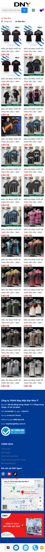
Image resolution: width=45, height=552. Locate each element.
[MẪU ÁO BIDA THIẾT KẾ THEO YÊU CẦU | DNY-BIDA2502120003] (34, 36)
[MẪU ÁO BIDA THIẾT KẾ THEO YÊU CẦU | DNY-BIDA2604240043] (34, 307)
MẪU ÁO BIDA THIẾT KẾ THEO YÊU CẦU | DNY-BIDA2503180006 (11, 110)
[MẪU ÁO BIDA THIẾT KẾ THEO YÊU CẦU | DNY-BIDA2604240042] (11, 307)
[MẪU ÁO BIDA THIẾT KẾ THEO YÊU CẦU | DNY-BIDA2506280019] (34, 126)
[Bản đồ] (22, 494)
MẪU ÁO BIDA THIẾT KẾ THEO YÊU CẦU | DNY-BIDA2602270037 (33, 260)
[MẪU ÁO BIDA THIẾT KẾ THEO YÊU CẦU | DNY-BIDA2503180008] (34, 96)
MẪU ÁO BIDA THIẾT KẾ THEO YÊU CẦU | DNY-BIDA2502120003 (33, 49)
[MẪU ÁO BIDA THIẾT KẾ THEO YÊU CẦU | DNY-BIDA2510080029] (11, 186)
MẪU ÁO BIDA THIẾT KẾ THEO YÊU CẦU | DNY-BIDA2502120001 (11, 49)
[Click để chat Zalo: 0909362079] (26, 548)
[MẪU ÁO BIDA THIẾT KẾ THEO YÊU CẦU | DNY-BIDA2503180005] (34, 66)
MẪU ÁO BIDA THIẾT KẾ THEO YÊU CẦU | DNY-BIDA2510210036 (11, 260)
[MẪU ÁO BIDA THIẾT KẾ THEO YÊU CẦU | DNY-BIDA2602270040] (34, 277)
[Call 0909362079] (35, 548)
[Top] (42, 548)
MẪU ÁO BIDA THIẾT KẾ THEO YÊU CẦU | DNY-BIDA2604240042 (11, 321)
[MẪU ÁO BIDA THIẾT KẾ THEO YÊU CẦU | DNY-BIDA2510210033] (34, 216)
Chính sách (7, 444)
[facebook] (4, 474)
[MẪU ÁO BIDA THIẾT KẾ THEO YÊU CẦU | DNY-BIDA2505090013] (11, 126)
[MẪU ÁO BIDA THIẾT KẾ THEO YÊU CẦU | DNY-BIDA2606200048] (34, 367)
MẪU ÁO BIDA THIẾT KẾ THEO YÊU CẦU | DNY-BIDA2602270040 (33, 291)
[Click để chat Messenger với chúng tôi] (16, 548)
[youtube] (10, 474)
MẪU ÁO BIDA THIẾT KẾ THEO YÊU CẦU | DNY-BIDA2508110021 (33, 170)
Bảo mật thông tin (8, 463)
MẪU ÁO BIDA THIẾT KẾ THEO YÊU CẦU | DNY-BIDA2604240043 (33, 321)
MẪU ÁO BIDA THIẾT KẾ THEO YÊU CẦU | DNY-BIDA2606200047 (11, 381)
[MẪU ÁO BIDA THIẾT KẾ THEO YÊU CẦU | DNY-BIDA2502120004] (11, 66)
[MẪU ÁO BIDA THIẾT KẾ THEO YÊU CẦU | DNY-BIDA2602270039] (11, 277)
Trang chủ (8, 21)
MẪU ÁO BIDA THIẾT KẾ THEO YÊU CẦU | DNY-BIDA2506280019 (33, 140)
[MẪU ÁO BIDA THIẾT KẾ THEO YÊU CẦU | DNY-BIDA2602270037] (34, 247)
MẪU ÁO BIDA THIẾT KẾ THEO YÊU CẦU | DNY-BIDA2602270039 (11, 291)
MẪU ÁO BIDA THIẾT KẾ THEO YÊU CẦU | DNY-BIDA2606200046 (33, 351)
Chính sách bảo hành (9, 456)
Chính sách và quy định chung (13, 460)
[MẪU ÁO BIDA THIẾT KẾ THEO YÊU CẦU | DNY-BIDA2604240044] (11, 337)
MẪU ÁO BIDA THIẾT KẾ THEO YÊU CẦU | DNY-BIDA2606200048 (33, 381)
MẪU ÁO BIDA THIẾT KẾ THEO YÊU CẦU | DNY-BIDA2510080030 (33, 200)
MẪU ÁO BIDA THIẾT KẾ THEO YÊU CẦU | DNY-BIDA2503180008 (33, 110)
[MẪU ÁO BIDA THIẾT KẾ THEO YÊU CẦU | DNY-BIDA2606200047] (11, 367)
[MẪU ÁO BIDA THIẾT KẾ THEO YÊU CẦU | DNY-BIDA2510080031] (11, 216)
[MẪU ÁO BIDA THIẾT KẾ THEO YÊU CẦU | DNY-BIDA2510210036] (11, 247)
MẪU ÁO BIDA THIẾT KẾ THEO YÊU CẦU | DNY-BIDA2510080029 (11, 200)
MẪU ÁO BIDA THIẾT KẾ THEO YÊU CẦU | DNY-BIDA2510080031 (11, 230)
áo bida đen (20, 21)
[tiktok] (16, 474)
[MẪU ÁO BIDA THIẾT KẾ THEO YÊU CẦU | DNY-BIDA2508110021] (34, 156)
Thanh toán (5, 449)
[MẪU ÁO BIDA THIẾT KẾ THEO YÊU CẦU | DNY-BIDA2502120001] (11, 36)
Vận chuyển (6, 452)
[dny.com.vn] (22, 4)
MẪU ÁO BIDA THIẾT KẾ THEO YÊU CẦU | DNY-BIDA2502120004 (11, 80)
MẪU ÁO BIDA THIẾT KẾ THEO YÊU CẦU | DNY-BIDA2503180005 (33, 80)
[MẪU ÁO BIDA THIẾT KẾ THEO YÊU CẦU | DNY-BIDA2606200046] (34, 337)
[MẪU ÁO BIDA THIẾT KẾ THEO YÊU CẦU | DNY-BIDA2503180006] (11, 96)
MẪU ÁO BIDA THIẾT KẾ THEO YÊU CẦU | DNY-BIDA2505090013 (11, 140)
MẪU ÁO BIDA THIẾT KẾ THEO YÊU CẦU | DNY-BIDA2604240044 (11, 351)
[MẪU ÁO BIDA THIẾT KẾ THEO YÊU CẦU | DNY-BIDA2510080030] (34, 186)
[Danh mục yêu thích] (41, 11)
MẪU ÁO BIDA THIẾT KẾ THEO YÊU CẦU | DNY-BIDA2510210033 (33, 230)
